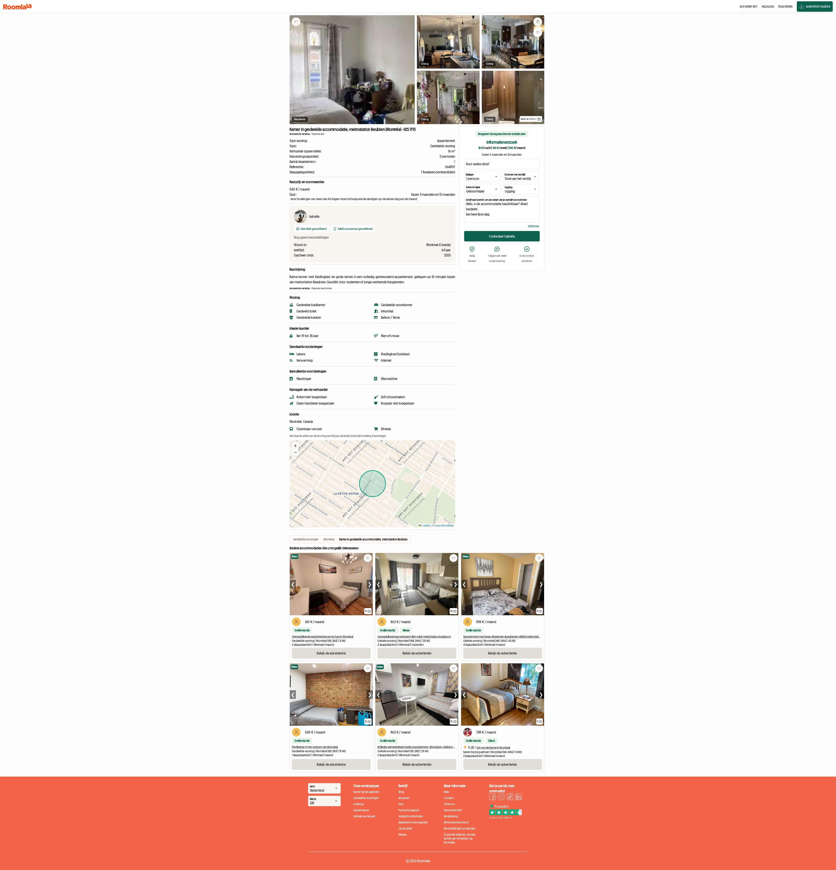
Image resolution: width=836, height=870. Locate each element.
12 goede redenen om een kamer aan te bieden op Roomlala (460, 838)
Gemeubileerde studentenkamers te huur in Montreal (322, 636)
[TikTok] (510, 797)
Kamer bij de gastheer (366, 791)
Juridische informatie (411, 816)
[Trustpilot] (505, 817)
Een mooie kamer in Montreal (493, 747)
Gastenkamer (361, 810)
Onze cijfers (405, 828)
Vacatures (404, 797)
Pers (401, 804)
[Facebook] (492, 797)
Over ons (449, 804)
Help (446, 791)
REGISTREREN (785, 6)
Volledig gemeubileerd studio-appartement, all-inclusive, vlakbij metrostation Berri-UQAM (428, 747)
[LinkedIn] (518, 797)
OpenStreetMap (444, 525)
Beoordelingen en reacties (459, 828)
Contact (448, 797)
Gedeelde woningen (366, 797)
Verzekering (451, 816)
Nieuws (403, 834)
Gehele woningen (364, 816)
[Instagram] (501, 797)
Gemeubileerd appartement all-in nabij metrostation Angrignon (414, 636)
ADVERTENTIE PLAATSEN (818, 6)
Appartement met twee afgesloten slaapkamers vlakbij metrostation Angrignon (509, 636)
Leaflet (425, 525)
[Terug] (296, 27)
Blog (401, 791)
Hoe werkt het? (453, 810)
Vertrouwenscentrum (456, 822)
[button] (295, 446)
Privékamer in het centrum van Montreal (315, 747)
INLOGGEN (768, 6)
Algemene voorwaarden (413, 822)
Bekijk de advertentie (331, 653)
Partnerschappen (409, 810)
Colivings (358, 804)
